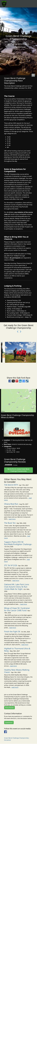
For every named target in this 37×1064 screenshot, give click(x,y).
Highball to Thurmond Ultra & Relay (17, 649)
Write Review (9, 708)
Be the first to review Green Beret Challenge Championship (18, 470)
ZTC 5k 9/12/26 (10, 565)
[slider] (8, 464)
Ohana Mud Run (11, 504)
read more (12, 519)
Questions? (9, 722)
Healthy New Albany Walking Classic (16, 671)
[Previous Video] (17, 331)
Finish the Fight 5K (12, 631)
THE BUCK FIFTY (11, 485)
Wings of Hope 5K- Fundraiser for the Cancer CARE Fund (17, 609)
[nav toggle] (33, 75)
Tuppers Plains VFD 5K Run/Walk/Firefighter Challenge (17, 543)
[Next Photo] (19, 331)
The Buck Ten (10, 523)
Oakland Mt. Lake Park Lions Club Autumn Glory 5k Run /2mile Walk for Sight (16, 586)
